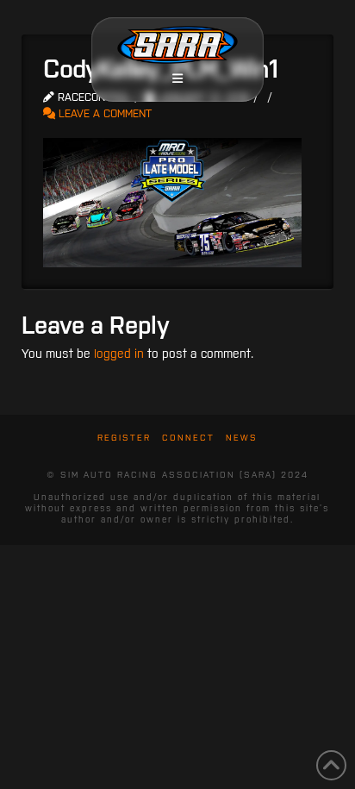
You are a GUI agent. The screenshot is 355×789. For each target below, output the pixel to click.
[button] (177, 78)
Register (124, 437)
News (242, 437)
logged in (119, 353)
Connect (188, 437)
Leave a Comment (103, 113)
